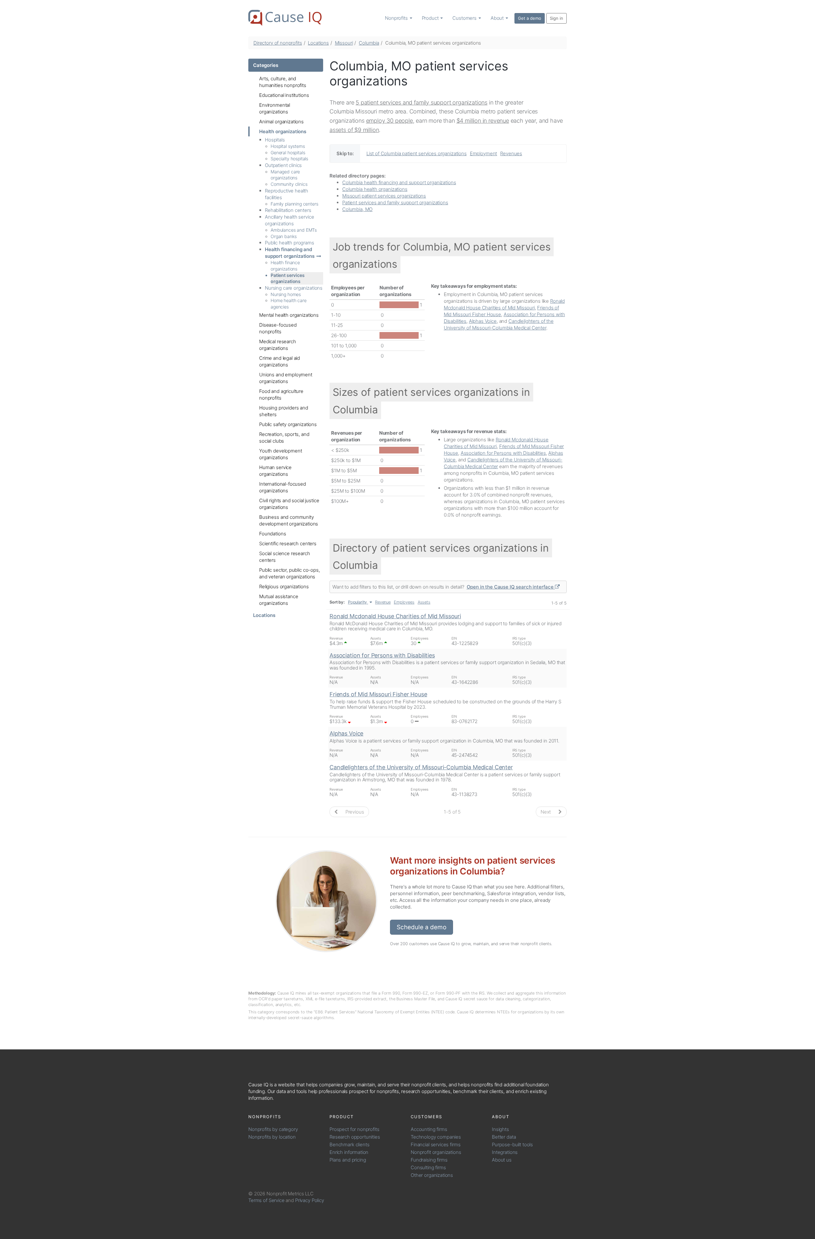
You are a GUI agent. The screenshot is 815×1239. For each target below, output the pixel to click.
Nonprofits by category (273, 1129)
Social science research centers (284, 556)
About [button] (498, 18)
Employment (483, 153)
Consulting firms (428, 1167)
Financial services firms (435, 1144)
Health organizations (282, 131)
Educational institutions (284, 95)
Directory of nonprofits (277, 43)
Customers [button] (465, 18)
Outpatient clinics (283, 165)
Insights (500, 1129)
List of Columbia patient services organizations (416, 153)
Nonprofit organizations (436, 1152)
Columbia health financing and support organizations (399, 182)
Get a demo (529, 18)
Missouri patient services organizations (384, 196)
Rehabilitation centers (288, 210)
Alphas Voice (483, 321)
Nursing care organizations (293, 288)
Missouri (344, 43)
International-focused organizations (282, 487)
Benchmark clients (349, 1144)
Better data (504, 1137)
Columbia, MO (357, 209)
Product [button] (431, 18)
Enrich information (349, 1152)
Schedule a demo (421, 927)
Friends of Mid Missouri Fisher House (378, 694)
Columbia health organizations (375, 189)
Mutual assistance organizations (278, 599)
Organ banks (283, 236)
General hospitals (288, 152)
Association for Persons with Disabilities (503, 453)
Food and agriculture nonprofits (281, 394)
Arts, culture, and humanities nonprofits (282, 82)
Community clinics (289, 184)
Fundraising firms (429, 1160)
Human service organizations (275, 470)
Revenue (383, 602)
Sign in (556, 18)
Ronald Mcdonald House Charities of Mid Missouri (395, 616)
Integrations (505, 1152)
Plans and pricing (348, 1160)
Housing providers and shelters (283, 411)
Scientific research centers (287, 543)
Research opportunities (355, 1137)
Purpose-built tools (512, 1144)
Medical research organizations (277, 344)
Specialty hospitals (289, 158)
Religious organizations (284, 586)
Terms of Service (266, 1200)
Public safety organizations (288, 424)
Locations (318, 43)
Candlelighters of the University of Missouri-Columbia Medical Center (421, 767)
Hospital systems (288, 146)
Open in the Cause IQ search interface (511, 587)
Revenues (511, 153)
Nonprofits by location (272, 1137)
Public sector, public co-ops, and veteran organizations (289, 573)
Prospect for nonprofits (354, 1129)
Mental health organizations (289, 315)
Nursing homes (286, 294)
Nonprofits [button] (397, 18)
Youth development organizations (280, 454)
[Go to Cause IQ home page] (285, 18)
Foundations (272, 534)
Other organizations (432, 1175)
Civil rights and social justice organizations (289, 503)
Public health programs (289, 243)
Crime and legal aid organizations (279, 361)
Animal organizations (281, 122)
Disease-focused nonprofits (278, 328)
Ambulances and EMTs (294, 230)
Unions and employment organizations (285, 378)
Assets (424, 602)
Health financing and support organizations (290, 252)
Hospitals (275, 140)
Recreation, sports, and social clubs (284, 437)
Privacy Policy (309, 1200)
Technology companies (436, 1137)
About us (502, 1160)
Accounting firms (429, 1129)
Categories (265, 65)
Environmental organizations (274, 108)
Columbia (369, 43)
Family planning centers (294, 204)
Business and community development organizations (288, 520)
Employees (404, 602)
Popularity (357, 602)
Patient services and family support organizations (395, 202)
